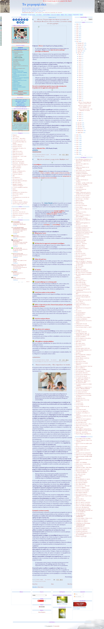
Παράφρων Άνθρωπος (81, 356)
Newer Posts (34, 584)
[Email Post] (60, 154)
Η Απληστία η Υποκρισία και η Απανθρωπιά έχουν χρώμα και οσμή (84, 231)
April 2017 (79, 126)
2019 (77, 37)
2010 (77, 146)
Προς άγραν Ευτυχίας (81, 500)
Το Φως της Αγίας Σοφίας (81, 420)
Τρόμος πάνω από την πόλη (82, 425)
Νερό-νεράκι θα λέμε (80, 282)
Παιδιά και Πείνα (80, 499)
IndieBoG (15, 271)
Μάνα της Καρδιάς (17, 167)
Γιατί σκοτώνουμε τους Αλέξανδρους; (81, 190)
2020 (77, 35)
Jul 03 (80, 116)
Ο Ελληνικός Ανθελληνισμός (82, 295)
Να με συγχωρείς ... (80, 279)
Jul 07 (80, 98)
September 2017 (80, 49)
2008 (77, 150)
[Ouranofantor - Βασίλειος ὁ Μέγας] (1, 35)
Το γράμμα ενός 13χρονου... (82, 520)
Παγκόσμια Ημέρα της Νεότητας (20, 180)
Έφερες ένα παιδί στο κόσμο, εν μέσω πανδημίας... (83, 215)
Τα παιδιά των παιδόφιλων (82, 390)
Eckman (41, 171)
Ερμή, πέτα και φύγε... (18, 151)
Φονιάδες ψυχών (79, 427)
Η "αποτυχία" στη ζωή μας (82, 218)
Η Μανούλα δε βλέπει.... (18, 154)
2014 (77, 138)
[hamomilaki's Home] (1, 17)
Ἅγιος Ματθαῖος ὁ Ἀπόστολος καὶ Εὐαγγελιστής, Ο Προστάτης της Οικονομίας (83, 161)
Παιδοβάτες (78, 353)
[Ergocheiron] (1, 27)
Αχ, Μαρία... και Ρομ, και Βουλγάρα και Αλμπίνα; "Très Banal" (84, 183)
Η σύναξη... (15, 158)
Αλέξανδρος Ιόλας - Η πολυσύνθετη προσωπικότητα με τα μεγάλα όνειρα (20, 267)
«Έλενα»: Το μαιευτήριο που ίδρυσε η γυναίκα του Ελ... (85, 103)
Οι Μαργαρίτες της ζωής (81, 323)
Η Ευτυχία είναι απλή (18, 153)
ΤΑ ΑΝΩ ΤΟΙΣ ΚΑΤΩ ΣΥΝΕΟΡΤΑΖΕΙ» (80, 515)
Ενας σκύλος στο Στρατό (81, 205)
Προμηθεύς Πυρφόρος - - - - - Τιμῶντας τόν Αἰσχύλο (19, 184)
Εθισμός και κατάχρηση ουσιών (19, 68)
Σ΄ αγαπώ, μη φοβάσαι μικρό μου (20, 187)
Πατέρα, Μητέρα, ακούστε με (82, 358)
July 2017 (79, 52)
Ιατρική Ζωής (79, 251)
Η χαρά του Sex (79, 465)
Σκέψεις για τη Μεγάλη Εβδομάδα (83, 505)
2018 (77, 39)
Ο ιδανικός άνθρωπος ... (18, 174)
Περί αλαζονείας (79, 359)
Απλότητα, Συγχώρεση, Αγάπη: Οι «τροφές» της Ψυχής (83, 175)
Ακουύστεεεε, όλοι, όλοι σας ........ (20, 212)
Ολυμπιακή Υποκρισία (81, 340)
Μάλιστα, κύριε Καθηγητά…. (82, 271)
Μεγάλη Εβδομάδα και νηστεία (83, 479)
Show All (27, 281)
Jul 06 (80, 100)
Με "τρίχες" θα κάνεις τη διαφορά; (84, 272)
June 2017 (79, 123)
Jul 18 (80, 77)
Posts (76, 594)
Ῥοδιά (14, 277)
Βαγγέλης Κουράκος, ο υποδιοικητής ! (18, 273)
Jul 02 (80, 118)
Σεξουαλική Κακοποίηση (18, 52)
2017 (77, 41)
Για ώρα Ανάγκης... (32, 14)
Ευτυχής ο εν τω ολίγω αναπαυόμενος (81, 212)
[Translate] (1, 20)
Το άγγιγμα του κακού (81, 409)
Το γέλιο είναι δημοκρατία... (82, 411)
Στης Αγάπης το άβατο (18, 194)
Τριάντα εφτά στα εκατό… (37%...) (84, 424)
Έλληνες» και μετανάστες (82, 446)
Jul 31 (80, 54)
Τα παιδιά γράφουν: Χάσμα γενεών (84, 518)
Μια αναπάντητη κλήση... (81, 480)
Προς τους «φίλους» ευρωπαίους (83, 502)
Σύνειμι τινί (15, 195)
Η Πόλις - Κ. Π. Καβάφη (81, 462)
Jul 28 (80, 60)
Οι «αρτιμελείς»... (80, 315)
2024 (77, 28)
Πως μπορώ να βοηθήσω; (81, 369)
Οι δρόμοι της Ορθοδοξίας (81, 319)
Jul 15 (80, 83)
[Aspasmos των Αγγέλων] (1, 23)
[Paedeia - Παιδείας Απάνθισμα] (1, 36)
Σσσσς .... (15, 217)
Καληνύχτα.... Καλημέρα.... (19, 163)
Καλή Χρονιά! (79, 256)
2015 (77, 137)
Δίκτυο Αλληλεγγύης (18, 253)
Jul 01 (80, 120)
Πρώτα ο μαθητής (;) (80, 367)
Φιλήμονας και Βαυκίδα (81, 536)
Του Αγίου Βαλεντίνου (81, 422)
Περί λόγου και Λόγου (81, 361)
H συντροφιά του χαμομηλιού (19, 208)
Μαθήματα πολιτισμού (81, 269)
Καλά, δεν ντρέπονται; (81, 255)
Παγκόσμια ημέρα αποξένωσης (83, 348)
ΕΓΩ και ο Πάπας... (80, 200)
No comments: (54, 154)
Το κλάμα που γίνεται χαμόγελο (83, 419)
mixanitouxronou (36, 152)
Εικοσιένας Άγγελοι (17, 146)
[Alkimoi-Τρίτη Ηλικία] (1, 22)
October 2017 (80, 47)
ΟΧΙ (13, 175)
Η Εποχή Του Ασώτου (80, 238)
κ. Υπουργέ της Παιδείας (81, 472)
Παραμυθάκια (76, 14)
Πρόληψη (16, 53)
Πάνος (66, 14)
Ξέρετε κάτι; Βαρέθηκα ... (82, 284)
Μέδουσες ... (78, 277)
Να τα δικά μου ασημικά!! (82, 482)
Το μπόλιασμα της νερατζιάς (19, 278)
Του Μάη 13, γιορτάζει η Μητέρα (20, 202)
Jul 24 (80, 68)
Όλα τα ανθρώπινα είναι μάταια (83, 338)
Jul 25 (80, 66)
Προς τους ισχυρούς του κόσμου (83, 504)
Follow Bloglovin (41, 612)
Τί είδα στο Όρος (79, 404)
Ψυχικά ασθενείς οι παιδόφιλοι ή (83, 433)
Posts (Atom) (40, 587)
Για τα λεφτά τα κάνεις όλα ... (83, 186)
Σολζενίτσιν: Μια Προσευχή (82, 507)
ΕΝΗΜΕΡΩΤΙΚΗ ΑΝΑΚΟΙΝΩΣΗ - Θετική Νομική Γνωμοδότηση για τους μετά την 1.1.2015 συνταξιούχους (20, 230)
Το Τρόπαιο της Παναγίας (82, 531)
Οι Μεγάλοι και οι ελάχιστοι (82, 325)
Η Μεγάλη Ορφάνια (80, 242)
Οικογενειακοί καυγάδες (40, 581)
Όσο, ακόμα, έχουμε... (81, 343)
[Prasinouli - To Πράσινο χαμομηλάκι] (1, 41)
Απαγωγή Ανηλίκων (17, 64)
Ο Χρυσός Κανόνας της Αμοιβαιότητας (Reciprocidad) (19, 223)
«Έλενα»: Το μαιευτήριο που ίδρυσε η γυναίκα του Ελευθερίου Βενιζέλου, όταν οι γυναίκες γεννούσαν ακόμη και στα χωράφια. (53, 21)
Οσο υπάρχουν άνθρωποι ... (82, 492)
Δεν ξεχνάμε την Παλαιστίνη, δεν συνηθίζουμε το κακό (20, 250)
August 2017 (80, 51)
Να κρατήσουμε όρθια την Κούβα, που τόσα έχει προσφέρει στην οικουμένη (20, 243)
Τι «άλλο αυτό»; (79, 403)
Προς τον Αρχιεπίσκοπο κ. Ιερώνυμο (84, 366)
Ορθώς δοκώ (78, 341)
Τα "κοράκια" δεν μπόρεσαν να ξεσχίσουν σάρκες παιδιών (83, 378)
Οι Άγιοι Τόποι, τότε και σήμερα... (83, 317)
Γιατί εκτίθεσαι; (79, 187)
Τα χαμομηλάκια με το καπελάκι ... (84, 393)
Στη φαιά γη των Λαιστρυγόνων (83, 374)
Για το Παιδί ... (39, 14)
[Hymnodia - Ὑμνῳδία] (1, 30)
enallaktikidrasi (36, 357)
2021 (77, 33)
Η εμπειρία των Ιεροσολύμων (82, 236)
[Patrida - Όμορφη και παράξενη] (1, 40)
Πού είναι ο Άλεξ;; (17, 182)
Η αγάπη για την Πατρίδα (82, 226)
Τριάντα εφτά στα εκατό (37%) (20, 203)
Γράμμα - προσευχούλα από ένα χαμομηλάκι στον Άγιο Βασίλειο (83, 193)
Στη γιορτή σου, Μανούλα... (82, 372)
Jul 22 (80, 70)
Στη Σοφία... (15, 190)
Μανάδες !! (78, 477)
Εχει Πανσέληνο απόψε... (81, 448)
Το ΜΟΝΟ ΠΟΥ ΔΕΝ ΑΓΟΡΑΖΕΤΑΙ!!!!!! (80, 525)
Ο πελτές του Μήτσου (81, 487)
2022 (77, 32)
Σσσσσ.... (15, 189)
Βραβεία (58, 14)
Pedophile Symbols (17, 56)
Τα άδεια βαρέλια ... (80, 513)
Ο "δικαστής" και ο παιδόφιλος (83, 285)
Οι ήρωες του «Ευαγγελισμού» (83, 489)
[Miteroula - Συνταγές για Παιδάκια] (1, 33)
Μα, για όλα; (79, 267)
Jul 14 (80, 85)
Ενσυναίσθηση (38, 361)
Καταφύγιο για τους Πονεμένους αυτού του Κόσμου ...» (83, 259)
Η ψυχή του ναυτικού (17, 159)
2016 (77, 135)
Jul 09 (80, 94)
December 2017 (80, 43)
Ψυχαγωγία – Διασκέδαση (82, 432)
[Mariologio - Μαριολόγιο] (1, 32)
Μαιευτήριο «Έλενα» (40, 156)
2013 (77, 140)
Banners (62, 14)
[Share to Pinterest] (68, 154)
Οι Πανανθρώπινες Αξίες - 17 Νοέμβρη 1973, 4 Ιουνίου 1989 (82, 334)
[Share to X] (65, 154)
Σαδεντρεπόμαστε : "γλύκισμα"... (83, 371)
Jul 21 (80, 71)
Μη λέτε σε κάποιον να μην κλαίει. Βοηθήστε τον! (84, 106)
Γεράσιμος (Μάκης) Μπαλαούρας (17, 240)
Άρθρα (81, 14)
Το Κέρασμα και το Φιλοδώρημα (83, 523)
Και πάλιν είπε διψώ (80, 253)
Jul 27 (80, 62)
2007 (77, 152)
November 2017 (80, 45)
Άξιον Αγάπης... (16, 136)
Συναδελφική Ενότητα (18, 227)
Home (52, 584)
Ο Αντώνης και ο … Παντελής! (83, 485)
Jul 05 (80, 112)
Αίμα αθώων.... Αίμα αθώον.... (19, 138)
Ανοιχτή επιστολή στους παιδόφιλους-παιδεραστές (82, 172)
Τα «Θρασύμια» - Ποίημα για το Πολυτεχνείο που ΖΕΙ (83, 381)
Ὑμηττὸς (15, 259)
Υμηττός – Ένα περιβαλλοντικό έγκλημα (19, 261)
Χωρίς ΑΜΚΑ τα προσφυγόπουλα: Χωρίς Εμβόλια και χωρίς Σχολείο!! (84, 429)
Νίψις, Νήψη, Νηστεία (81, 484)
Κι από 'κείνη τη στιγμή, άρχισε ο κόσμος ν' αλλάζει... (20, 165)
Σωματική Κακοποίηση (17, 50)
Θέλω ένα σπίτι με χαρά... (19, 161)
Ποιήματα (70, 14)
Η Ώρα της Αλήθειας (80, 245)
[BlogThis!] (64, 154)
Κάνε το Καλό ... (79, 475)
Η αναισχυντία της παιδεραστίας (83, 453)
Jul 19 (80, 75)
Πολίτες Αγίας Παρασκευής (19, 265)
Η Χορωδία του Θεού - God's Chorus (84, 467)
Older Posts (69, 584)
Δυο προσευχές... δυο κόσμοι (82, 198)
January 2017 (80, 132)
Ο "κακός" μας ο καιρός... (81, 287)
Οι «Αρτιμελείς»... (17, 177)
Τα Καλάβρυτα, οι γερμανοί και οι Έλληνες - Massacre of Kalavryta (84, 387)
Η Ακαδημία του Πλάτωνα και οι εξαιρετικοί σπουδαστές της (83, 228)
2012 (77, 142)
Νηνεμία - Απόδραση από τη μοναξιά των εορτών (19, 171)
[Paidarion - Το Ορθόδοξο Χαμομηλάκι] (1, 38)
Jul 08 (80, 96)
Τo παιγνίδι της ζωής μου (81, 376)
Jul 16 (80, 81)
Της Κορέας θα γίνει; (80, 398)
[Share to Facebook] (66, 154)
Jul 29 (80, 58)
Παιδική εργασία (16, 63)
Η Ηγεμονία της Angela (81, 240)
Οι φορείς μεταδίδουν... (81, 336)
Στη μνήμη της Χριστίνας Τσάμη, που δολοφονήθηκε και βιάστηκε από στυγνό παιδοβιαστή (84, 510)
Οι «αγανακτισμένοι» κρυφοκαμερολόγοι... (81, 313)
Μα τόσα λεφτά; (79, 266)
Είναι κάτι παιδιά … (80, 203)
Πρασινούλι (16, 235)
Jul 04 (80, 114)
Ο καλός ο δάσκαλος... (81, 303)
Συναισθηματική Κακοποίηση (18, 59)
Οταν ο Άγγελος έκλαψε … (82, 494)
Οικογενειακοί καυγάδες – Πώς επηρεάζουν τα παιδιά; (85, 109)
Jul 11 (80, 91)
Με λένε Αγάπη (16, 169)
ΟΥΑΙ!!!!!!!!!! (79, 346)
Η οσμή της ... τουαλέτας (81, 243)
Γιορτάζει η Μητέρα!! (17, 144)
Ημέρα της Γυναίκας (80, 247)
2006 (77, 154)
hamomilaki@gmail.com (28, 12)
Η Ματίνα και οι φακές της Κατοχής (84, 454)
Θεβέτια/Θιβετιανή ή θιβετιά (19, 236)
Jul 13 (80, 87)
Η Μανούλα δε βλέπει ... (18, 215)
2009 (77, 148)
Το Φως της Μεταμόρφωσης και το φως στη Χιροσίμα (83, 533)
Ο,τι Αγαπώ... (79, 310)
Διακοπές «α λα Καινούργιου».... (83, 197)
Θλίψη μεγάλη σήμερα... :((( (82, 470)
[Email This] (62, 154)
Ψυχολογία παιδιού (63, 361)
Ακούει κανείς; (79, 165)
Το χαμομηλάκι (34, 4)
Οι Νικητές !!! (79, 330)
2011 (77, 144)
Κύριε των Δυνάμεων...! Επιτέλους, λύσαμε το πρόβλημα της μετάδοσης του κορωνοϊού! (84, 263)
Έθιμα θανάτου (79, 202)
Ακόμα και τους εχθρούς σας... (82, 163)
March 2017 (80, 128)
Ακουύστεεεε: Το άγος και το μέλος (21, 213)
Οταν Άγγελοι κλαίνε (81, 345)
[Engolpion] (1, 25)
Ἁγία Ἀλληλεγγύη (17, 248)
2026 (77, 24)
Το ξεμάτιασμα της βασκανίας (83, 528)
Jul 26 (80, 64)
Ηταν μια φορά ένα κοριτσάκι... (83, 469)
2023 (77, 30)
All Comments (78, 596)
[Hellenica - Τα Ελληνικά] (1, 28)
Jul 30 (80, 56)
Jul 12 (80, 89)
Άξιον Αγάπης (16, 210)
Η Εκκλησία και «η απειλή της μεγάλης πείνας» (82, 234)
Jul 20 (80, 73)
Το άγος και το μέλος (17, 200)
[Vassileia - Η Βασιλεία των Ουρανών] (1, 45)
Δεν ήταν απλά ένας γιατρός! (82, 195)
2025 (77, 26)
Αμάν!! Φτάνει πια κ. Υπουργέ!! (83, 170)
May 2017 (79, 124)
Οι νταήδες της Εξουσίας (81, 331)
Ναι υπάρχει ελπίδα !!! (81, 280)
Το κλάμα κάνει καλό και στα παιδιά (50, 361)
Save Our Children (46, 14)
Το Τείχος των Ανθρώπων (82, 529)
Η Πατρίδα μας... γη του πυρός (19, 156)
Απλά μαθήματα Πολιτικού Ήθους (83, 438)
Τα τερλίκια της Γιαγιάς (81, 391)
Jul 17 (80, 79)
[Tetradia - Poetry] (1, 43)
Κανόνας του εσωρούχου (19, 54)
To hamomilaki (16, 222)
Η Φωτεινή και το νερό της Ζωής (83, 464)
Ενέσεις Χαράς (79, 207)
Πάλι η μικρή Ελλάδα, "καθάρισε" (83, 354)
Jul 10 (80, 93)
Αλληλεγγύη (53, 14)
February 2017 (80, 130)
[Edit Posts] (1, 18)
